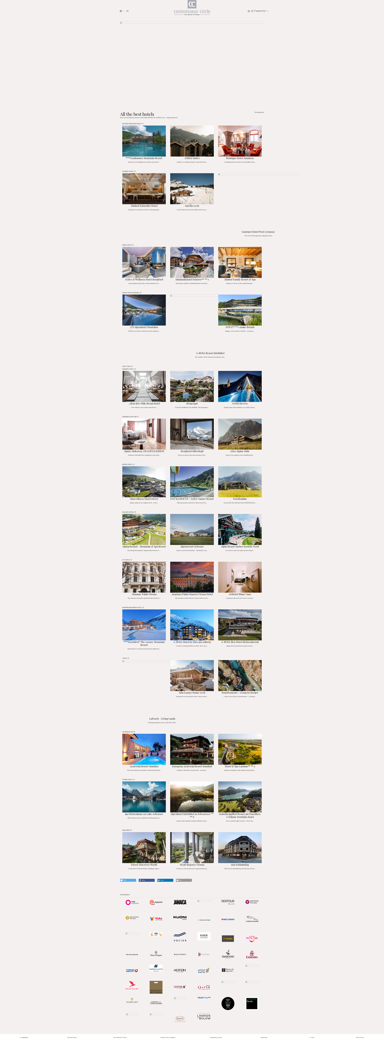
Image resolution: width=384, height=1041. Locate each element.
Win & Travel (360, 1037)
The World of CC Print (120, 1037)
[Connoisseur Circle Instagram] (248, 11)
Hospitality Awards (216, 1037)
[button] (128, 880)
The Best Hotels (72, 1037)
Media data (264, 1037)
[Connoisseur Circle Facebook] (252, 11)
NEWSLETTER (261, 11)
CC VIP (312, 1037)
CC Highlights (24, 1037)
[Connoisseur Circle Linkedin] (255, 11)
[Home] (192, 8)
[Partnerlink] (132, 902)
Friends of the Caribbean (168, 1037)
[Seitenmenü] (121, 11)
